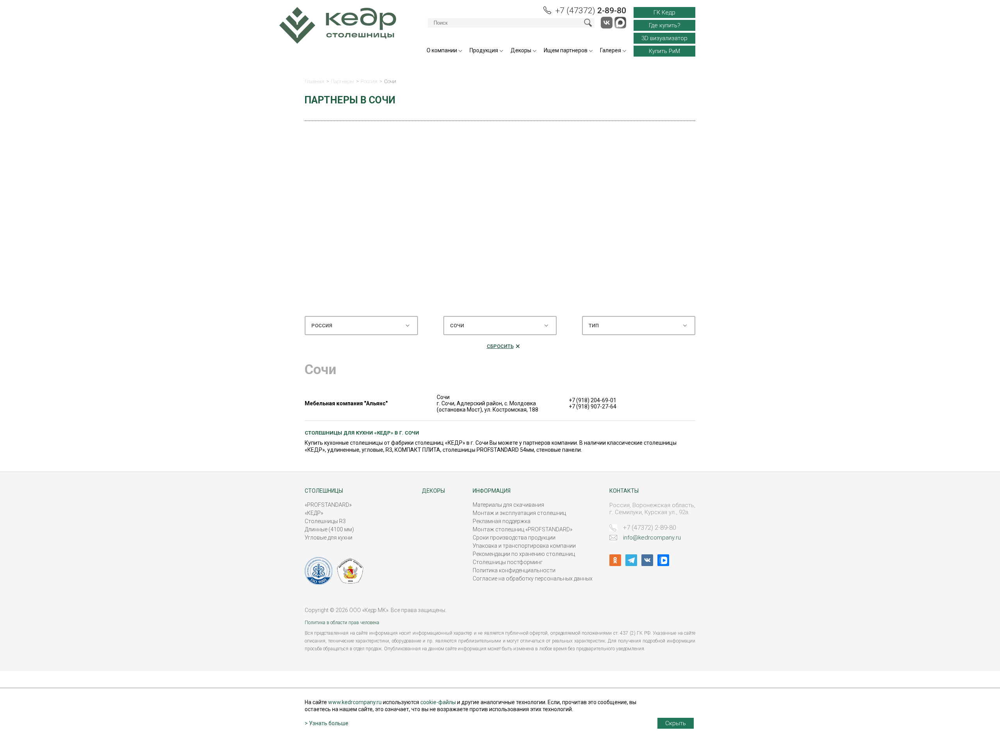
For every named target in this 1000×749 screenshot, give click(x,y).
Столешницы (324, 491)
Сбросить (500, 346)
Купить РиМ (664, 51)
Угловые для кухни (328, 537)
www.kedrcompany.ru (355, 702)
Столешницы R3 (325, 521)
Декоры (521, 50)
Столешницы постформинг (508, 562)
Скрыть (675, 723)
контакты (624, 491)
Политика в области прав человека (342, 622)
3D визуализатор (664, 38)
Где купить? (664, 25)
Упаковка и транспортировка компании (524, 546)
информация (492, 491)
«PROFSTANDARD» (328, 505)
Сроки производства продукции (514, 537)
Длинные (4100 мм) (329, 529)
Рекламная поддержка (501, 521)
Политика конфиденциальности (514, 570)
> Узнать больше (326, 723)
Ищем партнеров (566, 50)
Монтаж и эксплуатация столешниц (519, 513)
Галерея (610, 50)
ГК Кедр (664, 12)
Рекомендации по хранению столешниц (524, 554)
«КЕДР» (314, 513)
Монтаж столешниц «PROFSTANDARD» (522, 529)
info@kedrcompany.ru (652, 537)
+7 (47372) (590, 10)
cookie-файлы (438, 702)
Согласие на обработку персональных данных (533, 578)
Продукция (484, 50)
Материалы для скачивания (508, 505)
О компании (442, 50)
